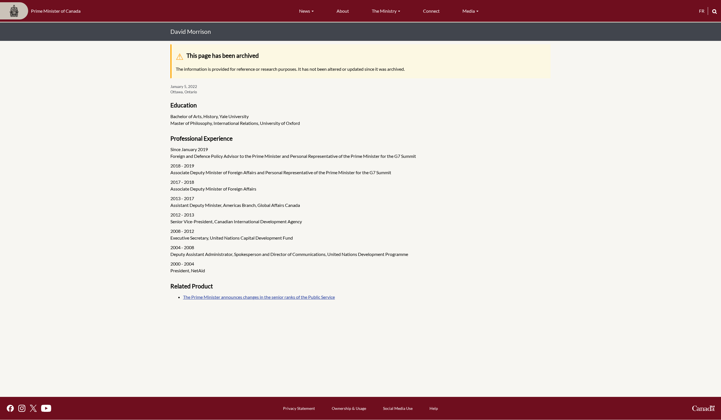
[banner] (42, 11)
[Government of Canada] (703, 408)
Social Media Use (398, 408)
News (305, 11)
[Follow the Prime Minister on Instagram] (21, 408)
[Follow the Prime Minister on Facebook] (10, 408)
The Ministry (384, 11)
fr (701, 11)
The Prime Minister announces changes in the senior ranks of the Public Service (259, 297)
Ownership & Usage (349, 408)
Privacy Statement (299, 408)
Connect (431, 11)
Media (469, 11)
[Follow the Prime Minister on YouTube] (46, 408)
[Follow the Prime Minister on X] (33, 408)
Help (434, 408)
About (343, 11)
